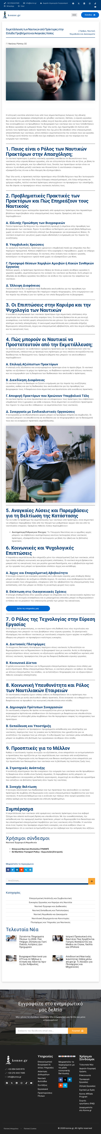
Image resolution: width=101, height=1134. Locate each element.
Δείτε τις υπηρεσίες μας (28, 608)
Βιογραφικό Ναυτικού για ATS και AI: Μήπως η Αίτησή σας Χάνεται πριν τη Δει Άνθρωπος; (32, 960)
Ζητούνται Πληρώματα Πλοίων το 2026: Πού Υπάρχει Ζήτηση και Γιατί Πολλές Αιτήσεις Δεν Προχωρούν (33, 941)
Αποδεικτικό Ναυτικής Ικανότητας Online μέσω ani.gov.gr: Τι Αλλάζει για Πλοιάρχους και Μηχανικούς (79, 961)
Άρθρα (83, 31)
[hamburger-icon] (74, 15)
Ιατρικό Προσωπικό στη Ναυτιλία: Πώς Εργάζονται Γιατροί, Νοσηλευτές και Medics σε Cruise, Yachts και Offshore (80, 941)
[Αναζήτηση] (91, 881)
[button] (8, 870)
